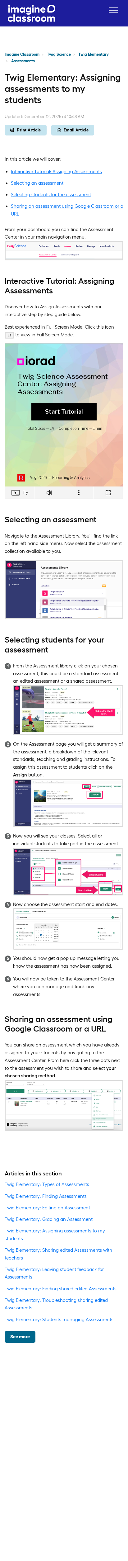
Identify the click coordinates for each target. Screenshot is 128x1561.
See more (20, 1336)
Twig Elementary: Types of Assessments (47, 1184)
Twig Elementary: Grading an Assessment (49, 1219)
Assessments (23, 61)
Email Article (76, 130)
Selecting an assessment (37, 183)
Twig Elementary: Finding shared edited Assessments (61, 1288)
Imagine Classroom (22, 54)
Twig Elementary (93, 54)
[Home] (31, 13)
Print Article (29, 130)
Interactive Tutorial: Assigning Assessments (56, 171)
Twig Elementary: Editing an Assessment (47, 1207)
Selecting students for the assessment (51, 194)
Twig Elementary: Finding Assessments (46, 1196)
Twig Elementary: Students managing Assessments (59, 1319)
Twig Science (59, 54)
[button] (113, 10)
